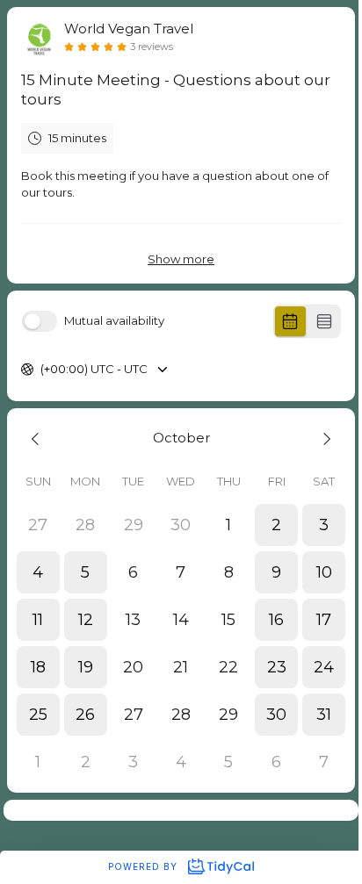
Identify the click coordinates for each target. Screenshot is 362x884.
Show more (181, 259)
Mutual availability (114, 321)
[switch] (39, 321)
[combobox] (41, 369)
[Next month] (324, 438)
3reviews (151, 47)
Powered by (144, 866)
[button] (276, 525)
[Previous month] (38, 438)
